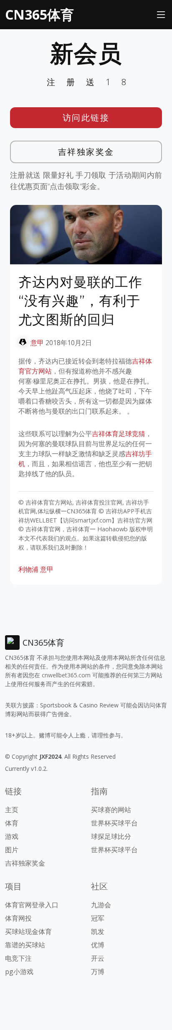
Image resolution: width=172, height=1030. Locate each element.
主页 (11, 809)
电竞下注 (18, 958)
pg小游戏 (19, 971)
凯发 (97, 931)
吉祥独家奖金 (86, 151)
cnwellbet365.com (66, 675)
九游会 (101, 904)
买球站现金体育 (28, 931)
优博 (97, 944)
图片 (11, 849)
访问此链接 (86, 117)
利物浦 (28, 569)
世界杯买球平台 (114, 823)
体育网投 (18, 918)
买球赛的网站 (111, 809)
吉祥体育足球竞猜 (118, 433)
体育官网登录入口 (31, 904)
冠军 (97, 918)
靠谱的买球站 (25, 944)
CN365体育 (39, 14)
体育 (11, 823)
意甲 (37, 342)
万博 (97, 971)
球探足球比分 (111, 836)
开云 (97, 958)
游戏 (11, 836)
